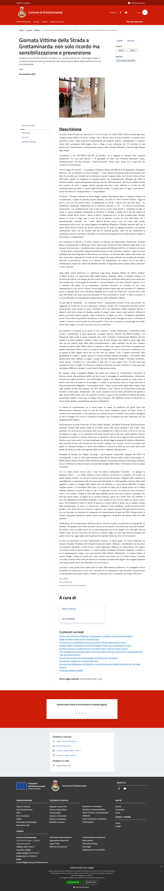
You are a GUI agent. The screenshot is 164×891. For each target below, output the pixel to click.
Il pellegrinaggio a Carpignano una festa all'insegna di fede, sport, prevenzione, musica (95, 645)
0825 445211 (29, 846)
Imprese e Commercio (57, 815)
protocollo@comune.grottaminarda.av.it (32, 862)
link (103, 878)
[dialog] (82, 877)
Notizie (37, 30)
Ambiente (86, 815)
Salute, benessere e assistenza (94, 818)
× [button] (161, 867)
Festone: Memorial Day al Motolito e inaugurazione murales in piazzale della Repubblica (96, 636)
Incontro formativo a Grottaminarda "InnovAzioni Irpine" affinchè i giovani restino (93, 648)
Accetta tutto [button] (73, 882)
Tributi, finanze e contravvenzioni (95, 812)
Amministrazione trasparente (93, 837)
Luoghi (118, 826)
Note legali (86, 846)
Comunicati (119, 809)
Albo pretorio (87, 840)
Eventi (117, 823)
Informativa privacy (90, 843)
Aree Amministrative (24, 809)
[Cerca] (145, 12)
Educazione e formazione (92, 806)
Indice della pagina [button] (28, 126)
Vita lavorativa (55, 812)
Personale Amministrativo (26, 822)
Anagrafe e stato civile (58, 806)
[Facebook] (119, 12)
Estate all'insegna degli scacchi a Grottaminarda (79, 639)
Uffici (18, 812)
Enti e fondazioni (23, 815)
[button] (82, 887)
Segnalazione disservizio (59, 840)
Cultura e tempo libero (58, 809)
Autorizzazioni (87, 822)
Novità (29, 30)
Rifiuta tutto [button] (91, 882)
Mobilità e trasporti (57, 822)
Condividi (119, 40)
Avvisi (117, 812)
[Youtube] (125, 12)
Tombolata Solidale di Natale (71, 670)
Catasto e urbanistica (57, 819)
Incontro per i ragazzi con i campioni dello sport (79, 661)
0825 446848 (25, 850)
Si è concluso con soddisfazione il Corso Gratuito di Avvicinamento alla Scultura (92, 642)
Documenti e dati (23, 825)
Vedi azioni (131, 40)
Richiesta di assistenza (58, 846)
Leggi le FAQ (54, 843)
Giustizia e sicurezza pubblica (93, 809)
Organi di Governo (23, 806)
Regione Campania (23, 3)
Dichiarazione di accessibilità (93, 849)
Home (21, 30)
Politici (19, 819)
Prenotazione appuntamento (60, 837)
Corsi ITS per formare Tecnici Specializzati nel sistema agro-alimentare (88, 657)
